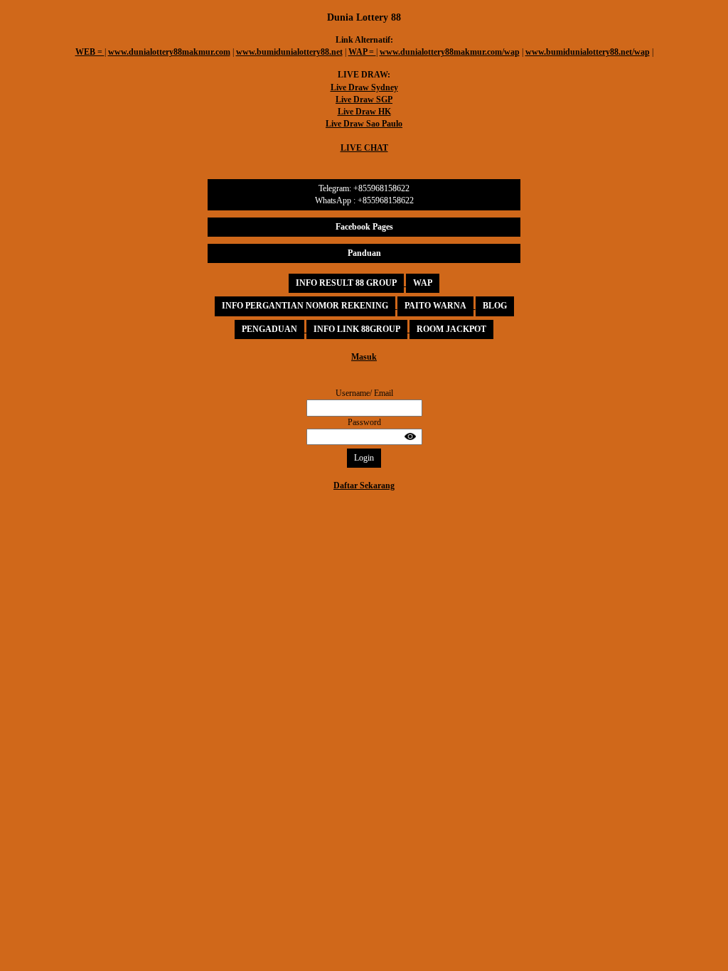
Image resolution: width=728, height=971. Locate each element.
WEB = (90, 52)
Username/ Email (364, 393)
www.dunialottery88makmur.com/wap (450, 52)
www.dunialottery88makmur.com (169, 52)
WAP (422, 283)
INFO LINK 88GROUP (357, 329)
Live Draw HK (364, 112)
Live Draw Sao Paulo (364, 124)
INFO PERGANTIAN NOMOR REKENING (305, 306)
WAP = (362, 52)
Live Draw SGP (364, 99)
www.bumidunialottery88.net (289, 52)
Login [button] (364, 458)
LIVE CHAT (364, 148)
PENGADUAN (269, 329)
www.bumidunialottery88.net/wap (587, 52)
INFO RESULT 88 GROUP (346, 283)
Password (364, 422)
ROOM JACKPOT (451, 329)
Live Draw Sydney (364, 87)
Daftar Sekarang (364, 485)
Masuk (364, 357)
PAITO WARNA (435, 306)
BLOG (495, 306)
